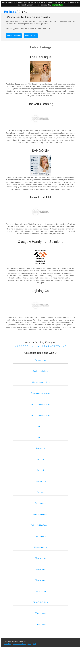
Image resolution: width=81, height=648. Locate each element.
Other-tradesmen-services (40, 393)
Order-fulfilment (40, 481)
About (29, 644)
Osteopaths (40, 448)
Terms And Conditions (19, 644)
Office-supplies (40, 558)
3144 (34, 644)
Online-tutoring (40, 503)
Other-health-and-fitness (40, 404)
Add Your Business (14, 35)
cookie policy (46, 5)
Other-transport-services (40, 382)
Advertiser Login (31, 35)
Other (40, 426)
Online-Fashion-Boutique (40, 525)
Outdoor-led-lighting (40, 371)
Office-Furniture (40, 591)
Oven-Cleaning (40, 360)
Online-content (40, 536)
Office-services (40, 569)
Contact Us (7, 644)
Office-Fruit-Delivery (40, 602)
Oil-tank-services (40, 547)
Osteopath (40, 459)
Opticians (40, 492)
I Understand (58, 5)
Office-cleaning (40, 613)
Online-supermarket (40, 514)
